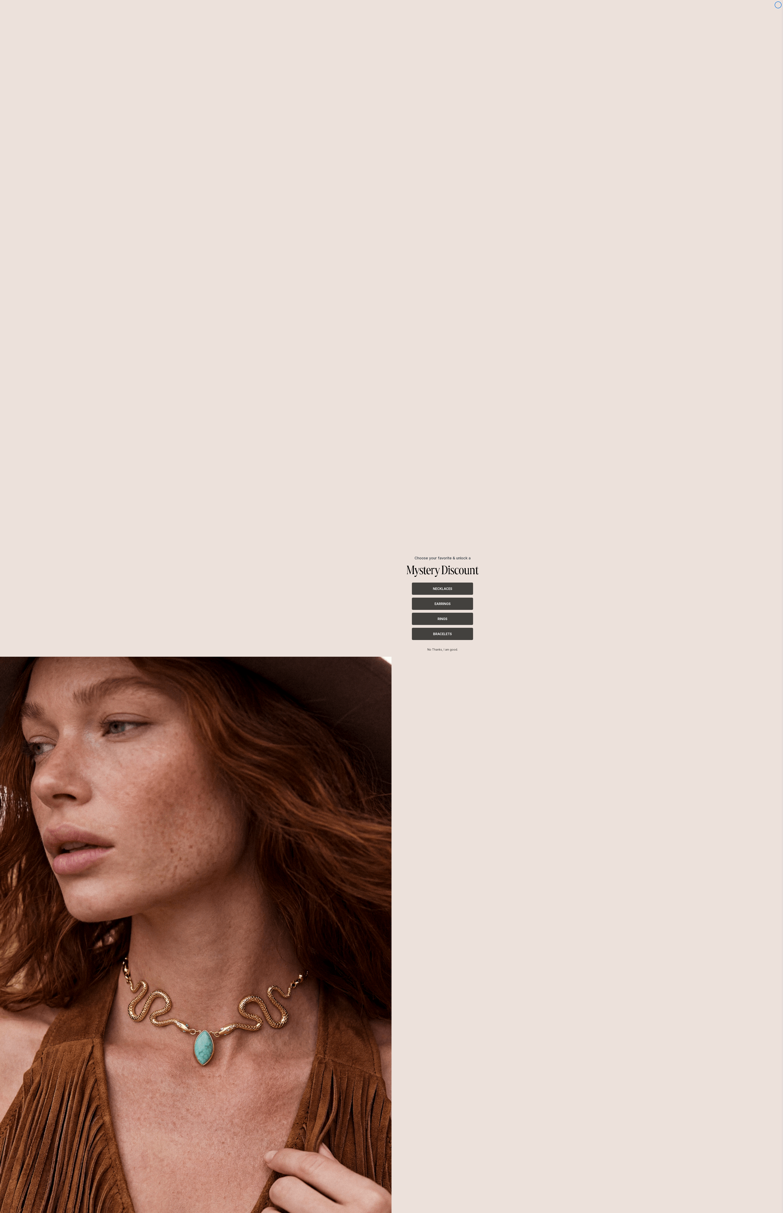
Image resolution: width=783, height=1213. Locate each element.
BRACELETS (442, 634)
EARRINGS (443, 604)
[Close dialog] (778, 5)
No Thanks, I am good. (442, 649)
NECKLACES (442, 589)
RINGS (442, 619)
